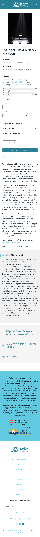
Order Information (19, 459)
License (5, 103)
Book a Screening (19, 484)
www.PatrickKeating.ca (11, 242)
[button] (3, 4)
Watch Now (19, 489)
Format (5, 112)
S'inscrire (20, 512)
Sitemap (19, 494)
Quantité (5, 139)
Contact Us (19, 479)
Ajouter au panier (20, 150)
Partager (9, 157)
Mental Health (16, 82)
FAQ (19, 464)
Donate (19, 469)
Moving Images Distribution (17, 530)
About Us (19, 474)
